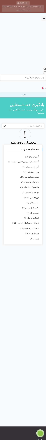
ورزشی (36, 238)
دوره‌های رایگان (32, 197)
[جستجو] (4, 125)
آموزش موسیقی (32, 167)
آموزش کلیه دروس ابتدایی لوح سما (25, 162)
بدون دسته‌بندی (33, 172)
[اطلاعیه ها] (43, 83)
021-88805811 (22, 3)
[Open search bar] (45, 69)
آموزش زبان (34, 157)
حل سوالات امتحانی (31, 187)
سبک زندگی (34, 203)
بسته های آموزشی (31, 177)
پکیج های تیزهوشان (31, 182)
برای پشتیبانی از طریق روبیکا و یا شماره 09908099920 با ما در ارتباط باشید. (22, 8)
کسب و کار (34, 213)
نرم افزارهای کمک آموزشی (28, 223)
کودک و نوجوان (33, 218)
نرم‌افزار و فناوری (31, 228)
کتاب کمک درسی (32, 208)
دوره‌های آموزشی (32, 192)
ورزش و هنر (34, 233)
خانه (42, 110)
